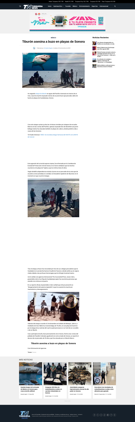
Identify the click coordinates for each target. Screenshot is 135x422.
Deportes (95, 6)
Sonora (34, 352)
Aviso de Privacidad (36, 414)
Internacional (104, 6)
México (75, 6)
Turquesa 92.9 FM (95, 1)
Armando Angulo (48, 48)
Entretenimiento (84, 6)
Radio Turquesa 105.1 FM (56, 1)
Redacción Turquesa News (99, 394)
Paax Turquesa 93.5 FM (108, 1)
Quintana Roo (57, 6)
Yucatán (68, 6)
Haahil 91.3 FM (69, 1)
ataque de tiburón (40, 93)
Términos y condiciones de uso (62, 414)
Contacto (80, 414)
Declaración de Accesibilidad (47, 414)
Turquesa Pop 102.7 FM (81, 1)
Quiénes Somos (73, 414)
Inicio (49, 6)
